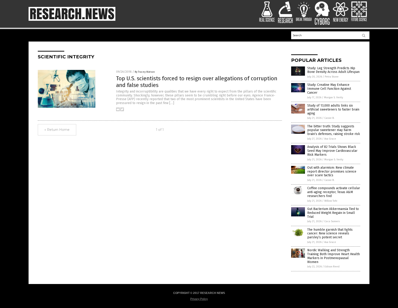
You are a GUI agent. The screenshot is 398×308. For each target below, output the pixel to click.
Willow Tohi (330, 200)
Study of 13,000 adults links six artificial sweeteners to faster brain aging (333, 109)
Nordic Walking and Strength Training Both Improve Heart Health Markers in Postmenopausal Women (333, 256)
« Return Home (57, 130)
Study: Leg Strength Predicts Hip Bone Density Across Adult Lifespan (333, 70)
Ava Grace (330, 138)
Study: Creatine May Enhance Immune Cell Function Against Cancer (329, 89)
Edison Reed (332, 266)
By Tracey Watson (145, 71)
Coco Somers (332, 221)
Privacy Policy (199, 299)
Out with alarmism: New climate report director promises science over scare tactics (331, 171)
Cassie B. (329, 118)
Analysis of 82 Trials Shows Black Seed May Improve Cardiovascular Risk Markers (332, 151)
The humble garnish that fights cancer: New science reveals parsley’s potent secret (330, 233)
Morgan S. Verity (333, 97)
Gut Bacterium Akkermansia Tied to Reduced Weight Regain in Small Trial (333, 213)
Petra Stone (332, 76)
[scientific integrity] (72, 19)
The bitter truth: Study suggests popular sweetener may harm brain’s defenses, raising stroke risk (333, 130)
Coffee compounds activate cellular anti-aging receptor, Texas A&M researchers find (333, 192)
